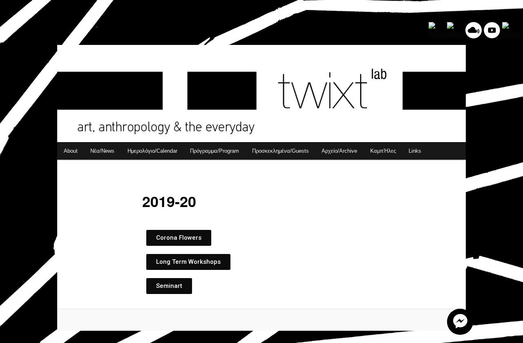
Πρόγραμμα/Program (214, 151)
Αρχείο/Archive (339, 151)
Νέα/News (102, 151)
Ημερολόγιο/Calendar (152, 151)
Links (415, 151)
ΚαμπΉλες (383, 151)
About (71, 151)
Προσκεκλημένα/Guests (280, 151)
